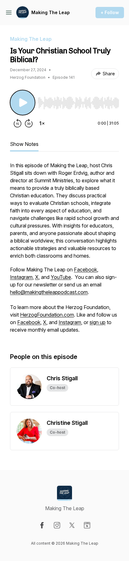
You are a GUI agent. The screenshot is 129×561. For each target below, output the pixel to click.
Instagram (21, 277)
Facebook (85, 269)
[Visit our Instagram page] (57, 525)
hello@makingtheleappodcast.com (49, 292)
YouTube (61, 277)
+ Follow (110, 12)
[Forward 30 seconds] (28, 123)
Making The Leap (50, 12)
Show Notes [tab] (24, 144)
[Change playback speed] (42, 123)
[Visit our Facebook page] (42, 525)
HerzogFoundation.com (47, 315)
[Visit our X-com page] (72, 525)
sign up (98, 322)
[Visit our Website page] (87, 525)
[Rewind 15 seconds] (17, 123)
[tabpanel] (64, 251)
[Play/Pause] (22, 102)
